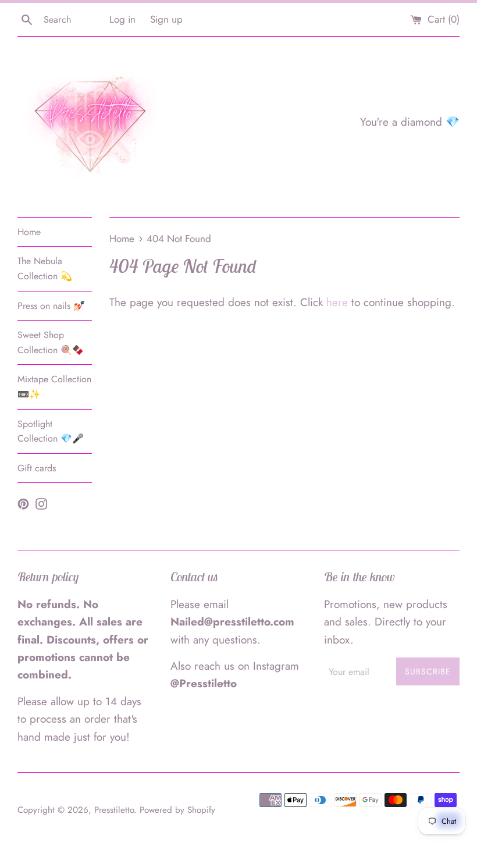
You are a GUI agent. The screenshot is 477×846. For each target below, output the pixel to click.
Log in (122, 19)
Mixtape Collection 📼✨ (54, 386)
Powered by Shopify (177, 810)
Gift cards (36, 468)
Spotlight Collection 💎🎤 (50, 431)
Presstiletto (114, 810)
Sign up (166, 19)
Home (29, 232)
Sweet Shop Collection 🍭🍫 (50, 342)
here (337, 302)
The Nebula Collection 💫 (44, 268)
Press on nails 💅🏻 (51, 305)
